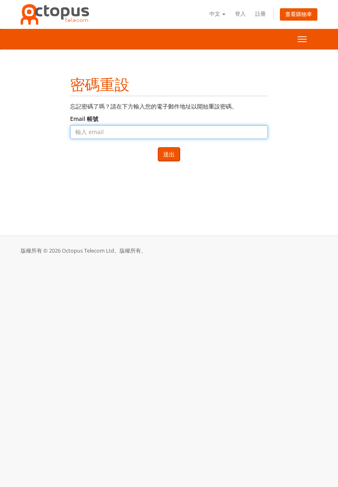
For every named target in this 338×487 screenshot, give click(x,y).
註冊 (260, 13)
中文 (215, 13)
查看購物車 (298, 14)
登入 (240, 13)
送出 (169, 154)
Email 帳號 (84, 119)
